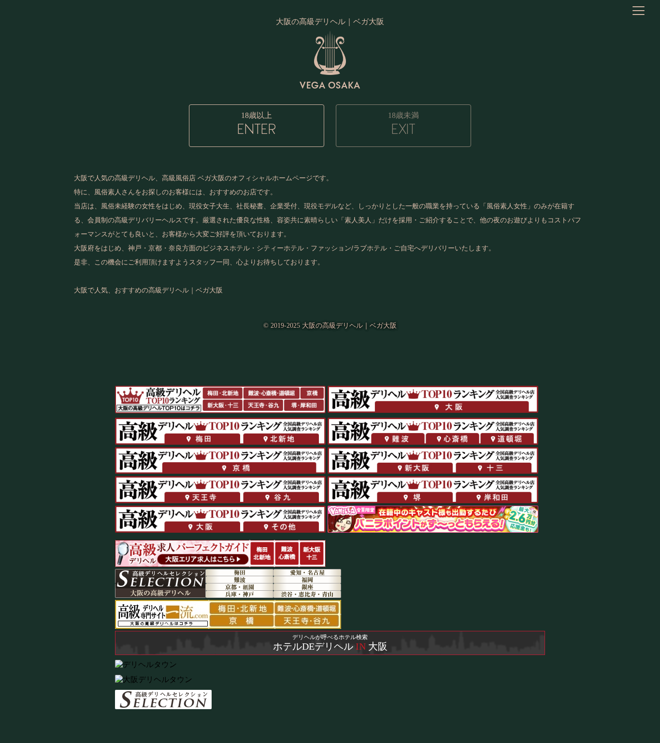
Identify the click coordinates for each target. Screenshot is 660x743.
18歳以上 (256, 124)
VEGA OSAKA (330, 85)
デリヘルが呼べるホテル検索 (330, 643)
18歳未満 (403, 124)
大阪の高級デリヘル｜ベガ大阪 (349, 325)
